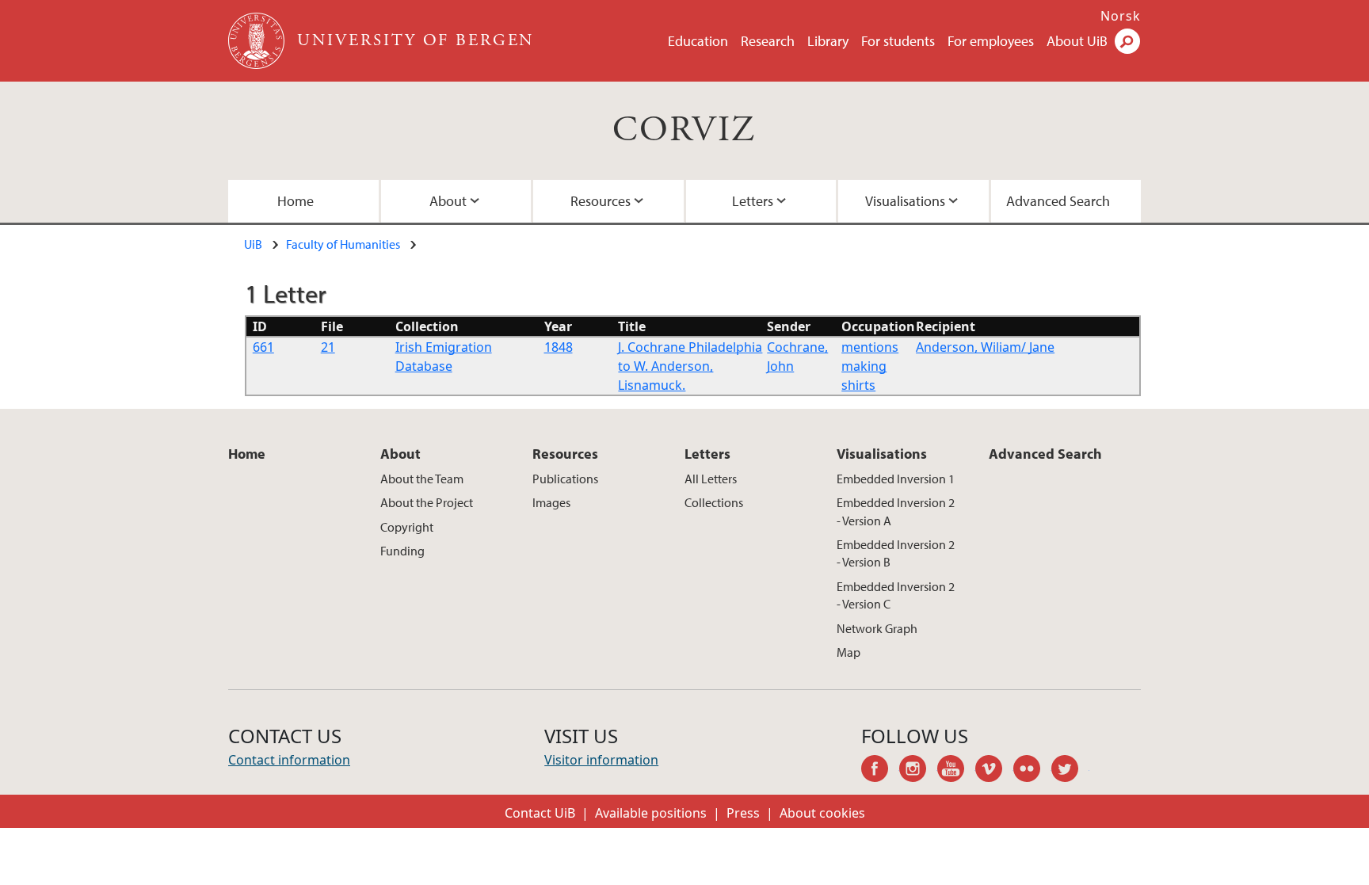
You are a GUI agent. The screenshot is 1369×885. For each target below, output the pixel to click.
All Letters (710, 478)
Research (768, 41)
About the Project (426, 502)
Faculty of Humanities (343, 244)
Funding (402, 551)
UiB (253, 244)
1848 (558, 347)
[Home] (258, 41)
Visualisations (905, 201)
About (448, 201)
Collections (713, 502)
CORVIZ (684, 130)
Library (827, 41)
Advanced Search (1058, 201)
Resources (600, 201)
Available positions (651, 813)
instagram (918, 771)
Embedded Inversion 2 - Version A (896, 511)
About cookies (822, 813)
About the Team (421, 478)
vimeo (994, 771)
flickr (1032, 771)
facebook (880, 771)
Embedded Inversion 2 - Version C (896, 595)
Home (295, 201)
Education (698, 41)
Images (551, 502)
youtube (956, 771)
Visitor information (601, 760)
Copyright (406, 527)
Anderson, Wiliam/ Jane (985, 347)
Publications (565, 478)
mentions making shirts (869, 366)
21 (328, 347)
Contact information (289, 760)
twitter (1070, 771)
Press (743, 813)
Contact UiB (540, 813)
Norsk (1120, 16)
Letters (752, 201)
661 (263, 347)
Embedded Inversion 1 (896, 478)
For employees (991, 41)
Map (848, 652)
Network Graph (877, 628)
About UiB (1077, 41)
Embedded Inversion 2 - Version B (896, 553)
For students (898, 41)
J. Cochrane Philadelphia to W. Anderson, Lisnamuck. (690, 366)
